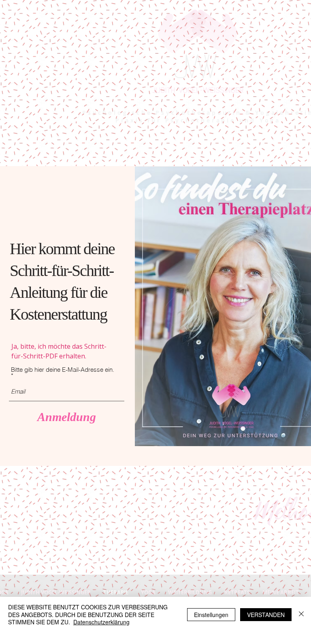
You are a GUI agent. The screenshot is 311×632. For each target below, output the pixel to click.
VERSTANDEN (266, 615)
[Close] (301, 614)
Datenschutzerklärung (101, 622)
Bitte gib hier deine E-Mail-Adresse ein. (62, 370)
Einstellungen (211, 615)
